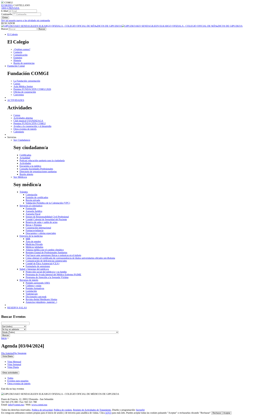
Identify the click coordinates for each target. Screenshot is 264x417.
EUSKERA (7, 5)
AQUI (108, 412)
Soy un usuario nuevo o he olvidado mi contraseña (25, 20)
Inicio (4, 338)
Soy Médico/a (20, 177)
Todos (10, 378)
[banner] (122, 26)
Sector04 (140, 410)
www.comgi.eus (39, 404)
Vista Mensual (14, 361)
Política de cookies (63, 410)
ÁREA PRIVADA (10, 8)
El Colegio (12, 34)
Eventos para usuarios (17, 380)
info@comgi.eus (16, 404)
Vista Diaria (13, 367)
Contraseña (6, 14)
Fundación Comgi (16, 66)
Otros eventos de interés (18, 383)
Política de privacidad (42, 410)
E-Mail (4, 11)
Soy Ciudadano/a (21, 140)
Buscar (4, 29)
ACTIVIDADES (15, 100)
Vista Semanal (14, 364)
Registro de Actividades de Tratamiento (92, 410)
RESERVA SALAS (17, 307)
